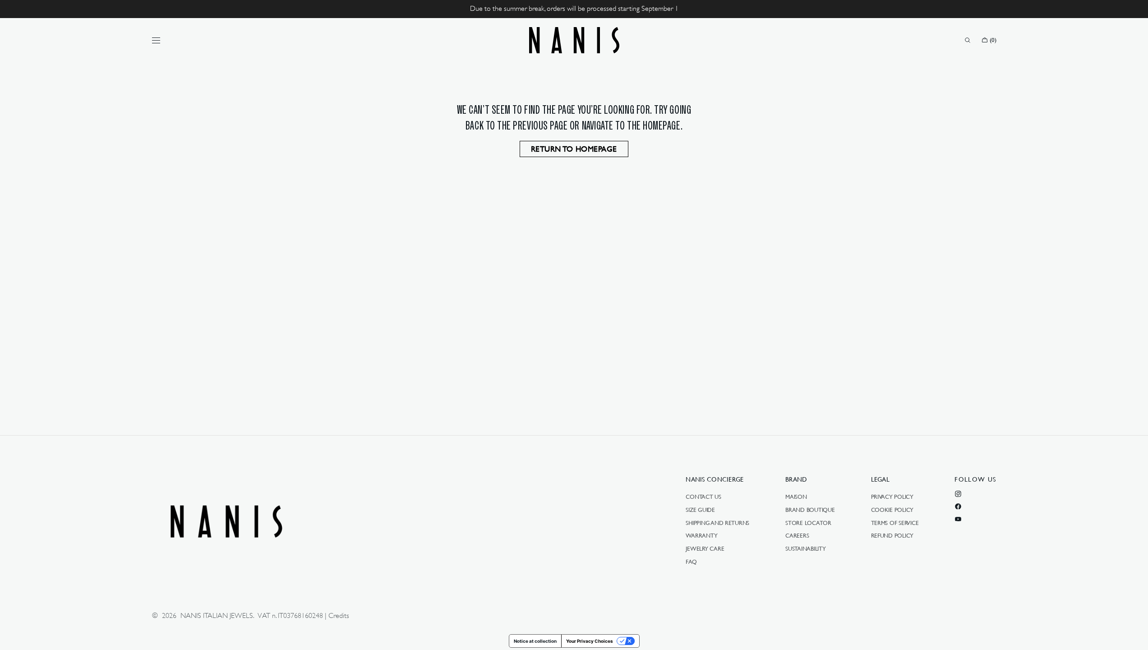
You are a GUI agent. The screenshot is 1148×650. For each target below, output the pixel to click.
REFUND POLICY (892, 535)
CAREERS (797, 535)
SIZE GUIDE (700, 510)
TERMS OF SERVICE (895, 523)
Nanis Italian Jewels (216, 616)
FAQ (691, 561)
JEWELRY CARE (705, 548)
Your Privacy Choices (589, 641)
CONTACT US (703, 497)
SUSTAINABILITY (805, 548)
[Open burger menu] (156, 40)
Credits (338, 616)
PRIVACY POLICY (892, 497)
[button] (967, 40)
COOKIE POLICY (892, 510)
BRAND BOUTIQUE (809, 510)
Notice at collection (535, 641)
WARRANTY (701, 535)
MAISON (796, 497)
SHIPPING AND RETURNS (717, 523)
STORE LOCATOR (808, 523)
